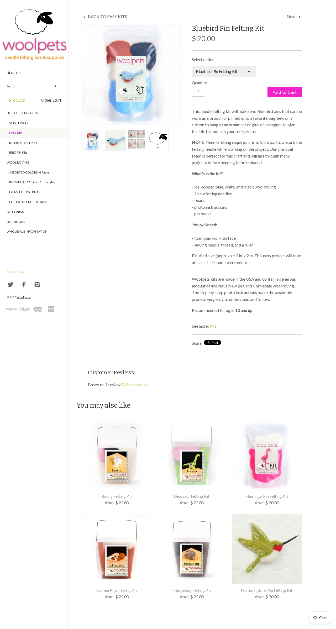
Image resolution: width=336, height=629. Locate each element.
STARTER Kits (17, 123)
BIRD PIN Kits (17, 152)
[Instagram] (37, 285)
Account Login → (18, 271)
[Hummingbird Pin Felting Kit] (267, 517)
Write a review (134, 384)
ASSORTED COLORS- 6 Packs (28, 172)
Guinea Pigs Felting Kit (116, 590)
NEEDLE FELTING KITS (22, 113)
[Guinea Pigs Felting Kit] (116, 517)
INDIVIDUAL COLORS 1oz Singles (31, 182)
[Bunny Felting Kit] (116, 423)
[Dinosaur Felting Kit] (192, 423)
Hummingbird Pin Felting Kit (266, 590)
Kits (213, 326)
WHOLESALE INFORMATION (27, 231)
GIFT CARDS (15, 212)
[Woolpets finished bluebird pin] (115, 140)
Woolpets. (24, 297)
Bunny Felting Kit (116, 496)
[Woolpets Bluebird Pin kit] (131, 74)
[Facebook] (24, 285)
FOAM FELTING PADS (23, 192)
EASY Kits (15, 133)
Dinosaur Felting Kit (191, 496)
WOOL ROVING (18, 162)
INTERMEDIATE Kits (22, 143)
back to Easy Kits (107, 16)
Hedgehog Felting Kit (191, 590)
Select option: (204, 59)
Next (292, 16)
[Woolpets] (34, 12)
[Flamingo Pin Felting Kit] (267, 423)
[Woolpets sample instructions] (136, 140)
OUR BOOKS (16, 222)
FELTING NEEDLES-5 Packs (27, 202)
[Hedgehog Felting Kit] (192, 517)
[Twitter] (11, 285)
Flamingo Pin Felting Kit (266, 496)
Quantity (199, 83)
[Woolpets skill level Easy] (158, 140)
